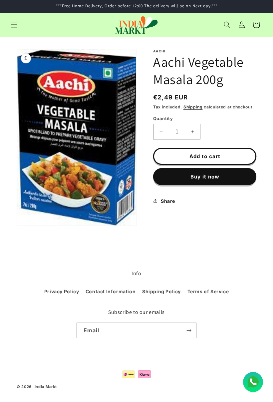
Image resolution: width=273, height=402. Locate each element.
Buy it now (204, 176)
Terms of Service (208, 291)
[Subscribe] (188, 330)
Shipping (193, 106)
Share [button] (168, 201)
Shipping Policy (161, 291)
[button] (14, 24)
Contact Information (111, 291)
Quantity (163, 118)
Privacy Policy (61, 291)
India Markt (46, 386)
